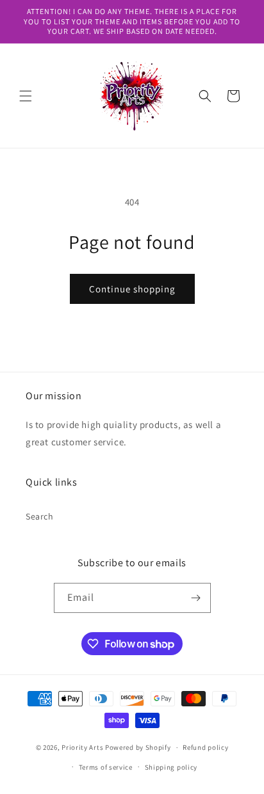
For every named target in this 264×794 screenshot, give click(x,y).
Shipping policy (171, 767)
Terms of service (106, 767)
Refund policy (205, 747)
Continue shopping (132, 289)
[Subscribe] (196, 598)
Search (40, 516)
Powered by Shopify (138, 747)
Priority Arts (82, 747)
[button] (26, 96)
